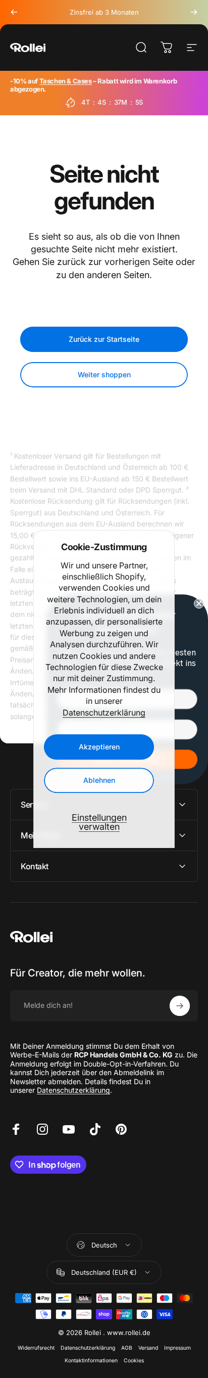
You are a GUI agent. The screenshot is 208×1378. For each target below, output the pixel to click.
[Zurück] (14, 12)
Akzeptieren (99, 746)
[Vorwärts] (194, 12)
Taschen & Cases (65, 81)
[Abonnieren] (180, 1006)
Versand (148, 1348)
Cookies (134, 1360)
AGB (126, 1348)
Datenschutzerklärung (104, 712)
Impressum (177, 1348)
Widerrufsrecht (36, 1348)
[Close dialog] (199, 603)
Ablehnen (99, 780)
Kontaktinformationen (91, 1360)
